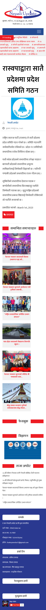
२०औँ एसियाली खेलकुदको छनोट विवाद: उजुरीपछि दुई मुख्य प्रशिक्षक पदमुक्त (22, 482)
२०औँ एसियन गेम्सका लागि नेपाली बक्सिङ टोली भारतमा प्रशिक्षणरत (20, 475)
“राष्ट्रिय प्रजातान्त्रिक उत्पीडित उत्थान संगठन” (16, 316)
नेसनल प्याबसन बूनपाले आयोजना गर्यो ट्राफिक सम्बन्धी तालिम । (22, 497)
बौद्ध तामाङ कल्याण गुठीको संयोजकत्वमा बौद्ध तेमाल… (17, 407)
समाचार (9, 215)
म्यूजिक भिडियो (22, 37)
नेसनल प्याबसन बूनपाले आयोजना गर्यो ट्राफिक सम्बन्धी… (16, 289)
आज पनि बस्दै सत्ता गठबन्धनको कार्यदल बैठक (22, 52)
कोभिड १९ (33, 54)
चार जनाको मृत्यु (28, 48)
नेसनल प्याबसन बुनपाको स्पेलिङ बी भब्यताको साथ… (16, 376)
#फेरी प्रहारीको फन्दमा (21, 44)
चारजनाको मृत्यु (28, 51)
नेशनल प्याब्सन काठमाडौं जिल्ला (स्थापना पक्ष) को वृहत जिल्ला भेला (22, 489)
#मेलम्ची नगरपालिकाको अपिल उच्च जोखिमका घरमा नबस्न (19, 39)
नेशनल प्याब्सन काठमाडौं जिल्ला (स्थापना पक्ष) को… (16, 258)
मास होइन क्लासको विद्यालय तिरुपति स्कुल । (16, 343)
